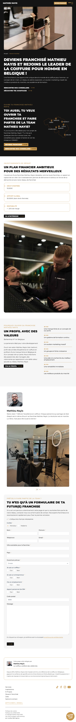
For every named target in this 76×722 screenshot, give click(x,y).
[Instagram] (65, 687)
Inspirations (9, 689)
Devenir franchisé (60, 3)
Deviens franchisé (13, 145)
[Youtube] (69, 687)
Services (8, 687)
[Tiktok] (57, 687)
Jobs (7, 697)
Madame (24, 526)
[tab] (37, 490)
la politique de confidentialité (53, 637)
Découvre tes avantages (15, 91)
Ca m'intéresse (11, 216)
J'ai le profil (11, 366)
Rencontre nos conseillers (16, 88)
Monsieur (13, 526)
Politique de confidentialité (12, 713)
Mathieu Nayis (10, 3)
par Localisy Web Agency (12, 718)
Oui (11, 570)
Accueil (6, 53)
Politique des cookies (11, 711)
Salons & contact (11, 699)
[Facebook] (61, 687)
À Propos (8, 692)
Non (18, 570)
